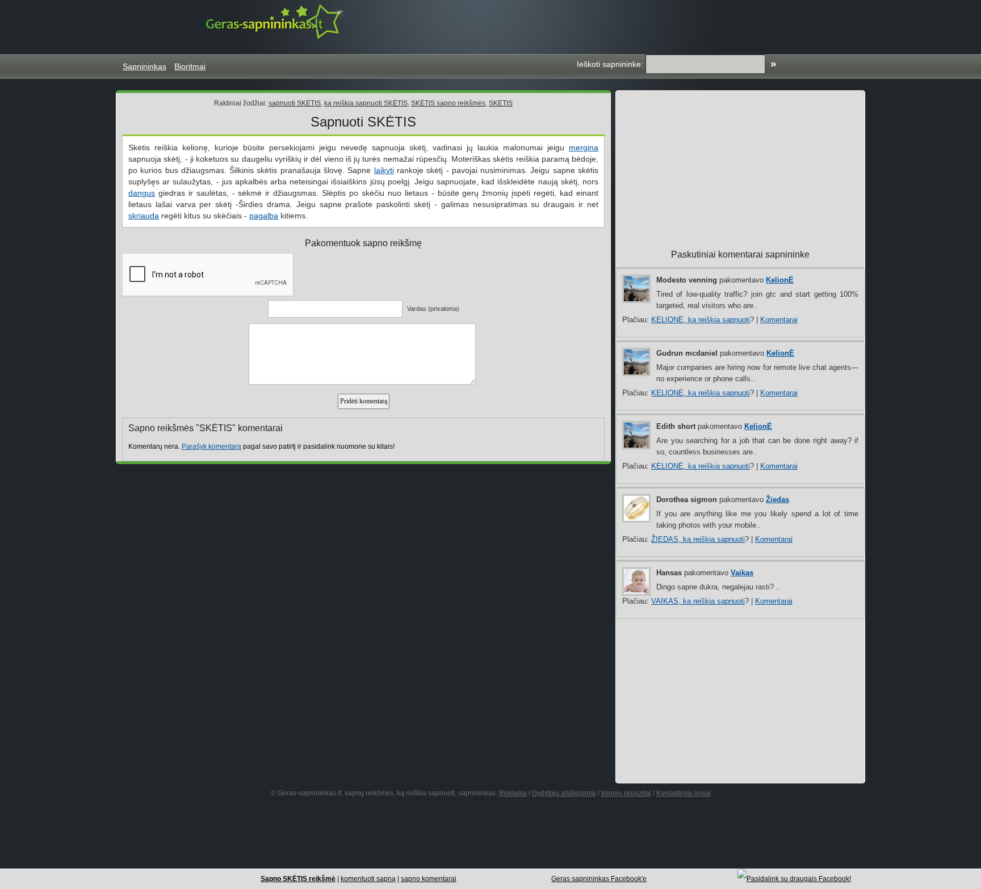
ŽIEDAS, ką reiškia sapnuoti (698, 539)
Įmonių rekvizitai (626, 793)
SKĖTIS (501, 103)
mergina (583, 147)
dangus (141, 192)
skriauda (143, 215)
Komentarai (779, 319)
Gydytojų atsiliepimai (564, 793)
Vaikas (742, 572)
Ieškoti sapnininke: (610, 64)
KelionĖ (780, 280)
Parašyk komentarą (211, 446)
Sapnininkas (144, 66)
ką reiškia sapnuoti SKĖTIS (366, 103)
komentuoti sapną (368, 879)
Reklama (513, 793)
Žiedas (777, 499)
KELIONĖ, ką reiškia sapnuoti (700, 319)
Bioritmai (190, 66)
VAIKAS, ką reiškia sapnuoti (698, 601)
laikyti (384, 170)
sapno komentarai (428, 879)
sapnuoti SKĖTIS (295, 103)
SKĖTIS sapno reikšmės (448, 103)
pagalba (263, 215)
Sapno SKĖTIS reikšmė (298, 879)
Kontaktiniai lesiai (683, 793)
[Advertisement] (651, 25)
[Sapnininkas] (277, 21)
